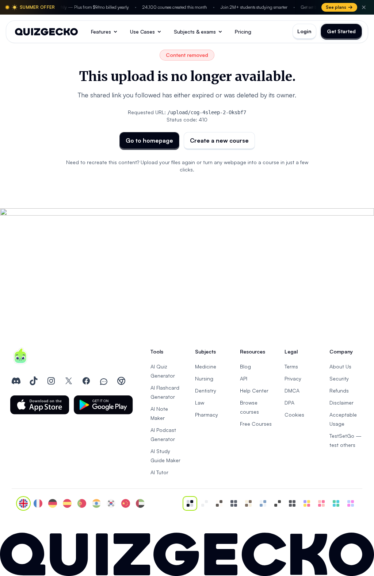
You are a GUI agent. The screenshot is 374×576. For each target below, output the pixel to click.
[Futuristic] (336, 503)
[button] (39, 404)
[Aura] (321, 503)
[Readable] (219, 503)
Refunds (339, 390)
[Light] (204, 503)
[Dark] (234, 503)
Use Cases (142, 31)
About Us (340, 366)
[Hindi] (96, 503)
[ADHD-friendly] (263, 503)
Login (304, 31)
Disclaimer (341, 402)
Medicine (205, 366)
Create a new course (219, 140)
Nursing (204, 378)
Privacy (293, 378)
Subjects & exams (195, 31)
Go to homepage (149, 140)
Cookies (294, 414)
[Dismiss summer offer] (363, 7)
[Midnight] (292, 503)
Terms (291, 366)
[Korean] (111, 503)
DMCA (292, 390)
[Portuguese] (82, 503)
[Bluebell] (350, 503)
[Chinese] (125, 503)
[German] (52, 503)
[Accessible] (277, 503)
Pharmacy (206, 414)
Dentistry (205, 390)
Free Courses (256, 424)
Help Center (254, 390)
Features (101, 31)
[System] (190, 503)
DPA (289, 402)
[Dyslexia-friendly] (248, 503)
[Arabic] (140, 503)
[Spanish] (67, 503)
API (243, 378)
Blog (245, 366)
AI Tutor (159, 472)
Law (199, 402)
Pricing (243, 31)
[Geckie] (307, 503)
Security (339, 378)
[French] (38, 503)
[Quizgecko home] (46, 31)
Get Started (341, 31)
